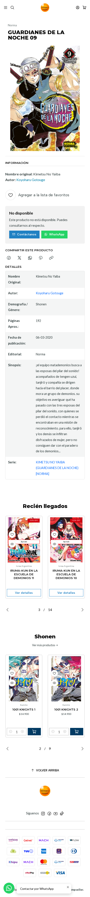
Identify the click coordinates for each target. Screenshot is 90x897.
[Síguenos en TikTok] (62, 813)
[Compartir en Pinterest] (40, 258)
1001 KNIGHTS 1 (23, 709)
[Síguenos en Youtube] (56, 813)
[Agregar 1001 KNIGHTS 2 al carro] (76, 731)
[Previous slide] (8, 609)
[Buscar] (12, 7)
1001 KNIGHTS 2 (66, 709)
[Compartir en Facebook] (8, 258)
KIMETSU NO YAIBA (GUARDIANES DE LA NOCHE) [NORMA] (57, 468)
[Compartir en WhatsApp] (30, 258)
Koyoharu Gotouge (30, 180)
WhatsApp (56, 234)
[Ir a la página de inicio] (45, 7)
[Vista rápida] (12, 544)
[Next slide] (81, 609)
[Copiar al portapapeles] (51, 258)
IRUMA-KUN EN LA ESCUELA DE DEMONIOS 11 (24, 574)
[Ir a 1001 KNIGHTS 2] (66, 678)
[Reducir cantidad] (10, 731)
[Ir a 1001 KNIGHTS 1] (24, 678)
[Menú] (6, 7)
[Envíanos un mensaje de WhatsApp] (8, 888)
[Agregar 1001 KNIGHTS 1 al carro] (34, 731)
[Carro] (84, 7)
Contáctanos (26, 234)
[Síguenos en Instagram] (43, 813)
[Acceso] (78, 7)
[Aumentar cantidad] (22, 731)
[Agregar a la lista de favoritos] (12, 534)
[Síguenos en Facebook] (49, 813)
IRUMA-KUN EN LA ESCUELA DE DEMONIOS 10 (66, 574)
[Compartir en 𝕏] (19, 258)
